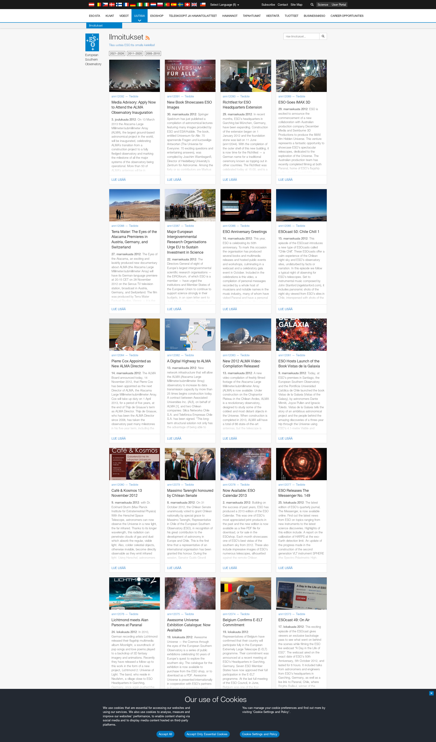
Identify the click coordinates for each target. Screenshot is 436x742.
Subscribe (268, 4)
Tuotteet (291, 15)
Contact (283, 4)
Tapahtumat (252, 15)
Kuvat (110, 15)
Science (323, 4)
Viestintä (272, 15)
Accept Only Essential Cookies (207, 734)
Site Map (296, 4)
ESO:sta (94, 15)
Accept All (165, 734)
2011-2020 (135, 53)
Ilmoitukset (96, 25)
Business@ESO (314, 15)
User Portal (339, 4)
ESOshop (157, 15)
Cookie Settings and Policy (259, 734)
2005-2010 (153, 53)
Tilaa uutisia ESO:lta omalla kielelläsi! (132, 45)
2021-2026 (117, 53)
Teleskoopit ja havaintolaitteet (193, 15)
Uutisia (139, 15)
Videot (124, 15)
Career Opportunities (347, 15)
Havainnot (230, 15)
